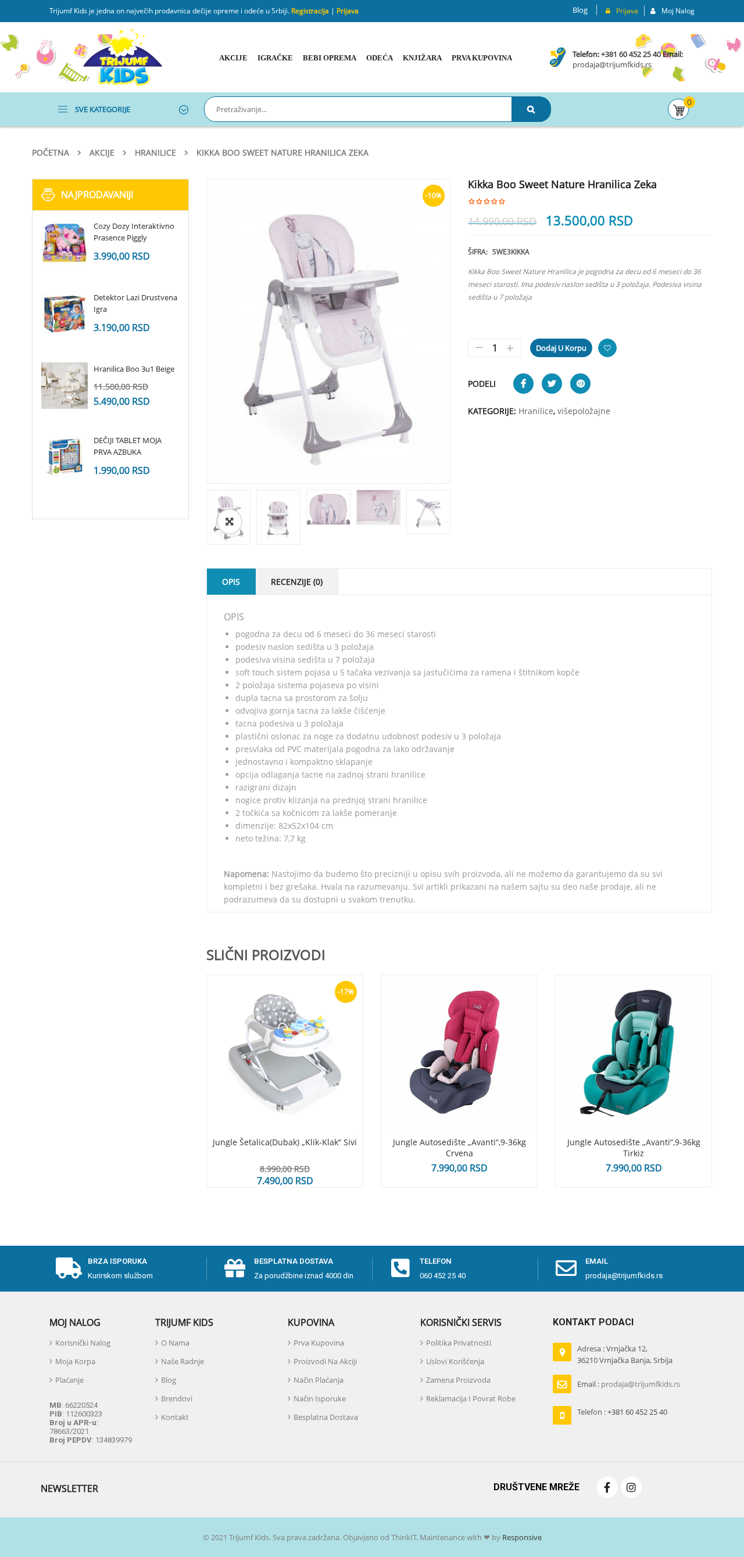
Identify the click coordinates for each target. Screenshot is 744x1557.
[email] (566, 1268)
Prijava (348, 11)
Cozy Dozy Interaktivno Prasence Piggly (134, 232)
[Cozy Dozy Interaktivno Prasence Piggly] (64, 243)
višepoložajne (583, 410)
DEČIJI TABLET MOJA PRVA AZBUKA (128, 446)
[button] (229, 521)
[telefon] (400, 1268)
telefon (436, 1261)
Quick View (285, 1031)
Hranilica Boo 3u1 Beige (134, 369)
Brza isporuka (117, 1261)
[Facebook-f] (607, 1487)
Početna (50, 152)
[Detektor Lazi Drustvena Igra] (64, 314)
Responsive (521, 1537)
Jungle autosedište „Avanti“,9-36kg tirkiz (633, 1148)
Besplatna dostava (293, 1261)
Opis (231, 581)
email (596, 1261)
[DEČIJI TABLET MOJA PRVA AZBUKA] (64, 457)
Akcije (102, 152)
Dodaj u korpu (561, 348)
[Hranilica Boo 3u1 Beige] (64, 385)
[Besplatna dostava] (234, 1268)
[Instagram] (631, 1487)
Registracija (309, 11)
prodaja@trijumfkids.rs (612, 64)
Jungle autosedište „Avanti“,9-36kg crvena (459, 1148)
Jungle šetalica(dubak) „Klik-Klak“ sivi (285, 1142)
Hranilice (155, 152)
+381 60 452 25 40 (631, 54)
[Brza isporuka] (68, 1268)
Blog (580, 10)
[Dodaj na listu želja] (607, 348)
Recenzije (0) (297, 581)
